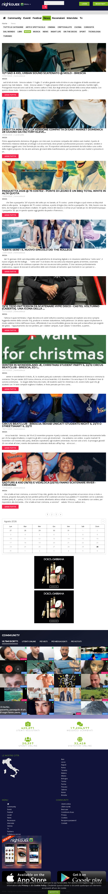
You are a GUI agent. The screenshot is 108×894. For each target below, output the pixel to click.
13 (54, 539)
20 (54, 543)
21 (68, 543)
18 (25, 543)
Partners (10, 831)
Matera (64, 773)
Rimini (63, 792)
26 (39, 547)
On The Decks (70, 31)
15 (83, 539)
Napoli (63, 765)
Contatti (64, 823)
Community (14, 18)
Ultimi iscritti (10, 641)
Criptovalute (65, 27)
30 (54, 530)
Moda (27, 31)
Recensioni (58, 18)
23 (97, 543)
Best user (64, 809)
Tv (81, 18)
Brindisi (64, 795)
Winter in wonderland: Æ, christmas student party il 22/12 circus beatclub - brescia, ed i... (52, 366)
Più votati (76, 641)
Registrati (100, 4)
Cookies (64, 818)
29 (39, 530)
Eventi (27, 18)
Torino (63, 781)
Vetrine (10, 826)
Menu (26, 4)
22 (83, 543)
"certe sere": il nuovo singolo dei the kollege (37, 249)
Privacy (64, 815)
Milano (63, 776)
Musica (36, 31)
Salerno (64, 790)
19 (39, 543)
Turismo (7, 36)
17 (11, 543)
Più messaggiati (59, 641)
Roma (63, 767)
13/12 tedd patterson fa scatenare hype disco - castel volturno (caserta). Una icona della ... (50, 307)
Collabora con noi (14, 834)
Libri (20, 31)
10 (11, 539)
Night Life (56, 31)
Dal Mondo (9, 31)
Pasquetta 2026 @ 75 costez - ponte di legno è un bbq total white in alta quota (54, 192)
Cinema (51, 27)
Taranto (64, 770)
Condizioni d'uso (67, 812)
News (46, 18)
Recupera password (68, 820)
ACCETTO (54, 892)
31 (68, 530)
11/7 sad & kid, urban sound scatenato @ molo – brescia (44, 73)
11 (25, 539)
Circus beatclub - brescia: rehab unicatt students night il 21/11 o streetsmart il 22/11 (51, 425)
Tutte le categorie (13, 27)
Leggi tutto (10, 95)
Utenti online (29, 641)
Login (84, 4)
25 (25, 547)
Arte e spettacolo (35, 27)
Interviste (72, 18)
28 (25, 530)
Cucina (77, 27)
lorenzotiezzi (19, 76)
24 (11, 547)
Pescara (64, 787)
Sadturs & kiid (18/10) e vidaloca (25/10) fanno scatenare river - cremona (49, 483)
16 (97, 539)
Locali (9, 815)
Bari (62, 759)
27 (11, 530)
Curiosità (89, 27)
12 (39, 539)
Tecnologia (94, 31)
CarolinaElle (19, 135)
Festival (37, 18)
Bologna (64, 778)
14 (68, 539)
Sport (83, 31)
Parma (63, 784)
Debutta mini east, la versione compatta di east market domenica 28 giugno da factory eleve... (52, 130)
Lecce (63, 762)
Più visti (43, 641)
